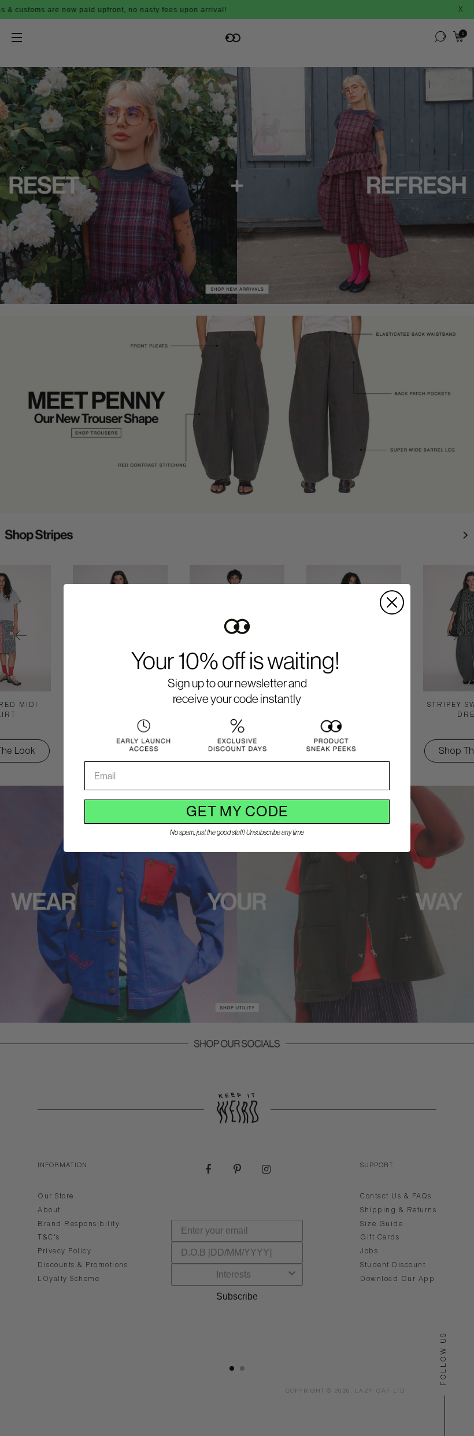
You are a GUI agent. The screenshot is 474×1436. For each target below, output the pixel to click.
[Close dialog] (391, 602)
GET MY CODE (237, 811)
